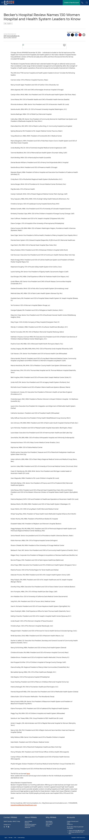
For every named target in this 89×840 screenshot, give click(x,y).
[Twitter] (4, 827)
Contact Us (7, 824)
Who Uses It (49, 824)
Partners (27, 823)
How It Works (49, 823)
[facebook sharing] (68, 35)
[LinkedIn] (8, 827)
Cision (80, 837)
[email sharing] (83, 35)
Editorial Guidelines (30, 826)
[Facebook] (6, 827)
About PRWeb (28, 821)
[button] (87, 2)
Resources (27, 827)
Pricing (47, 826)
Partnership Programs (30, 824)
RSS (15, 837)
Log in (68, 823)
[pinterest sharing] (80, 35)
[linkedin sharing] (76, 35)
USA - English (7, 23)
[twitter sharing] (72, 35)
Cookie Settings (21, 837)
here (28, 773)
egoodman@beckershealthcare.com (24, 805)
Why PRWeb (49, 821)
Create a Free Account (72, 821)
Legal (6, 837)
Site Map (10, 837)
